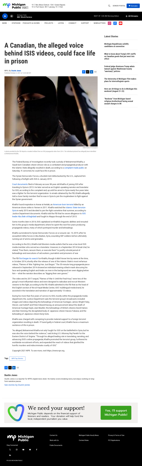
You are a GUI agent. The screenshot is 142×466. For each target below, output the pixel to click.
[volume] (12, 16)
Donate (134, 6)
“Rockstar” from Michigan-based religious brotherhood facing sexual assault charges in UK (118, 101)
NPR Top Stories (17, 358)
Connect (72, 23)
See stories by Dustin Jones (17, 384)
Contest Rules (84, 440)
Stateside (16, 23)
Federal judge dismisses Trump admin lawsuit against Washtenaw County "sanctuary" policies (119, 68)
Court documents (20, 184)
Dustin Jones (16, 71)
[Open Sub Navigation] (9, 23)
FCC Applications (114, 440)
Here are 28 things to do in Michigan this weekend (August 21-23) (120, 90)
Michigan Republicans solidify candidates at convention (116, 45)
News (4, 23)
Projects (48, 23)
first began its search (28, 258)
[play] (5, 16)
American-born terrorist (63, 204)
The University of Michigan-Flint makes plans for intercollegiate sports (120, 80)
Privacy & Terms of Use (116, 435)
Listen (61, 23)
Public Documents (56, 445)
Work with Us (54, 440)
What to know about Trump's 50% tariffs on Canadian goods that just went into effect (120, 56)
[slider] (15, 16)
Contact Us (53, 435)
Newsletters (100, 23)
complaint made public (74, 168)
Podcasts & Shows (31, 23)
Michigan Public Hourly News (89, 435)
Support (85, 23)
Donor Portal (119, 6)
